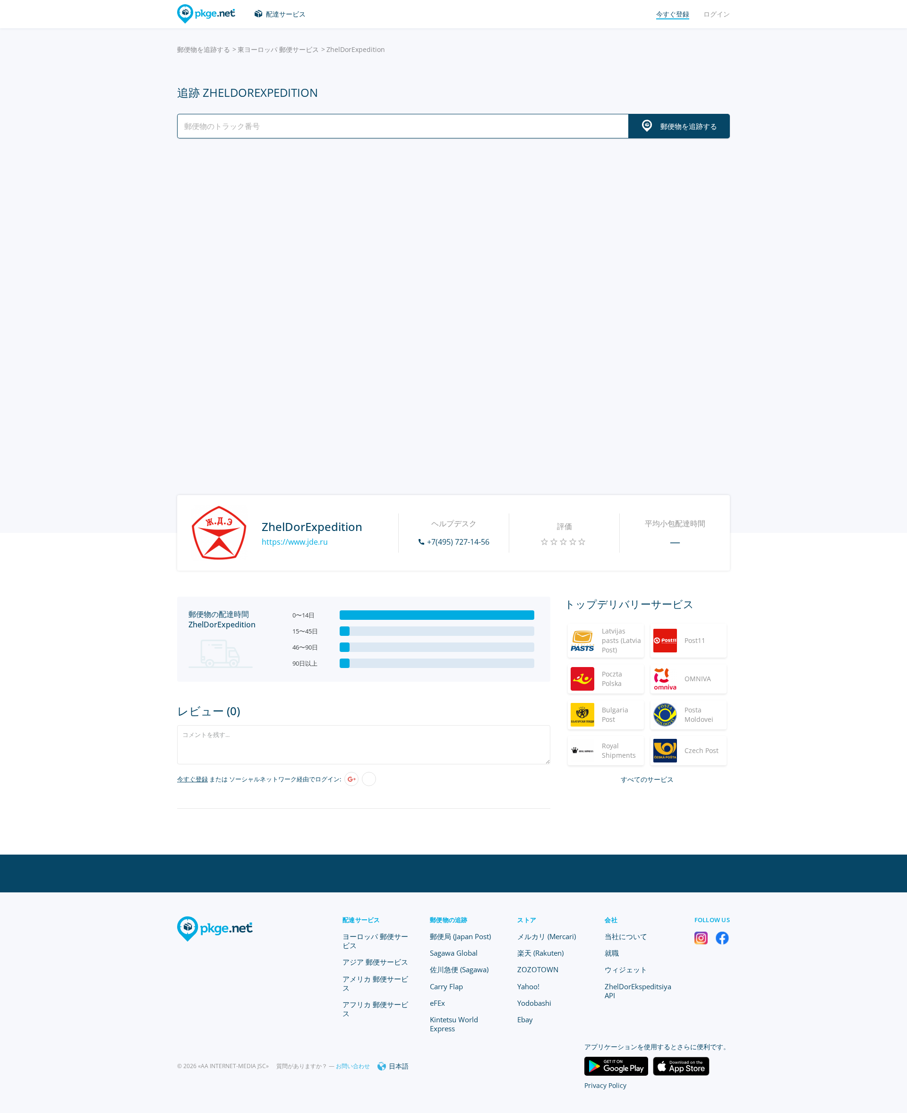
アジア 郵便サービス (375, 962)
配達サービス (286, 13)
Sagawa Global (454, 953)
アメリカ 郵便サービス (375, 983)
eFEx (437, 1003)
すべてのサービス (647, 779)
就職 (612, 953)
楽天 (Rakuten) (540, 953)
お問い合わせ (353, 1066)
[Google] (351, 779)
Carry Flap (446, 986)
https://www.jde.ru (295, 542)
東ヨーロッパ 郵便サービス (278, 49)
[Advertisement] (453, 228)
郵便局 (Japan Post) (460, 936)
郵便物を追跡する (203, 49)
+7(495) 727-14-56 (458, 542)
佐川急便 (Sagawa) (459, 969)
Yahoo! (528, 986)
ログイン (716, 13)
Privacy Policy (605, 1085)
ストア (526, 920)
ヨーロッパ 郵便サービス (375, 941)
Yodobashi (534, 1003)
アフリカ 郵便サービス (375, 1009)
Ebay (525, 1019)
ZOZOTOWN (537, 969)
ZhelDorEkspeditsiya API (638, 991)
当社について (626, 936)
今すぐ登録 (192, 779)
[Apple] (369, 779)
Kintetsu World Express (454, 1024)
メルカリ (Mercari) (546, 936)
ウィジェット (626, 969)
